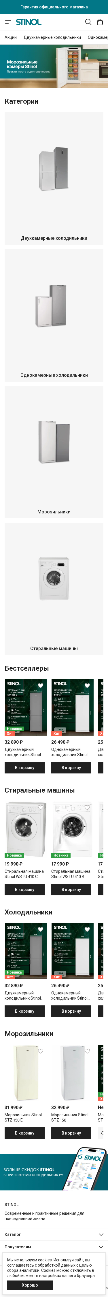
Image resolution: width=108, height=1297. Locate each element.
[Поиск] (88, 22)
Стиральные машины (40, 790)
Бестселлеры (27, 668)
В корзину (24, 767)
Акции (11, 37)
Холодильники (28, 912)
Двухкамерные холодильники (52, 37)
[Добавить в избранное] (40, 685)
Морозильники (29, 1034)
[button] (26, 707)
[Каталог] (8, 22)
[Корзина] (99, 22)
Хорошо (30, 1285)
